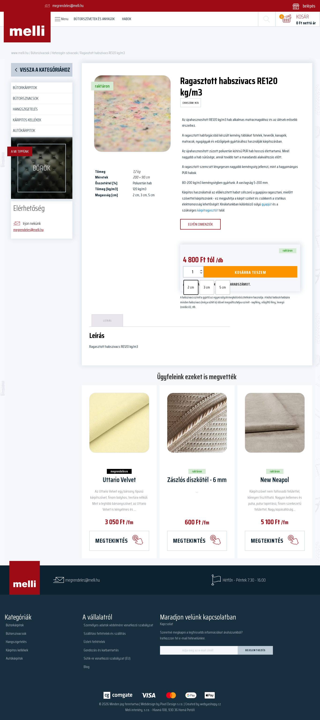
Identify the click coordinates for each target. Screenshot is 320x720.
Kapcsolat (166, 624)
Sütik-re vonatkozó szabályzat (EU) (107, 658)
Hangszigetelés (25, 109)
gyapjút (267, 204)
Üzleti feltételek (94, 642)
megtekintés (111, 540)
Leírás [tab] (107, 320)
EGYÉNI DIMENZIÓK (200, 224)
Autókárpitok (24, 130)
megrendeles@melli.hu (28, 230)
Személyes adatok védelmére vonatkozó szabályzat (118, 625)
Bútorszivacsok (40, 53)
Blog (86, 667)
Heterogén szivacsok (65, 53)
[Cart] (286, 19)
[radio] (191, 287)
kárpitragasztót (207, 210)
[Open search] (267, 19)
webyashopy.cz (210, 704)
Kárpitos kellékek (27, 120)
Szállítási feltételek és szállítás (105, 633)
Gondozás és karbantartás (101, 650)
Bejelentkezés (255, 650)
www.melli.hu (20, 53)
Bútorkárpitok (25, 87)
